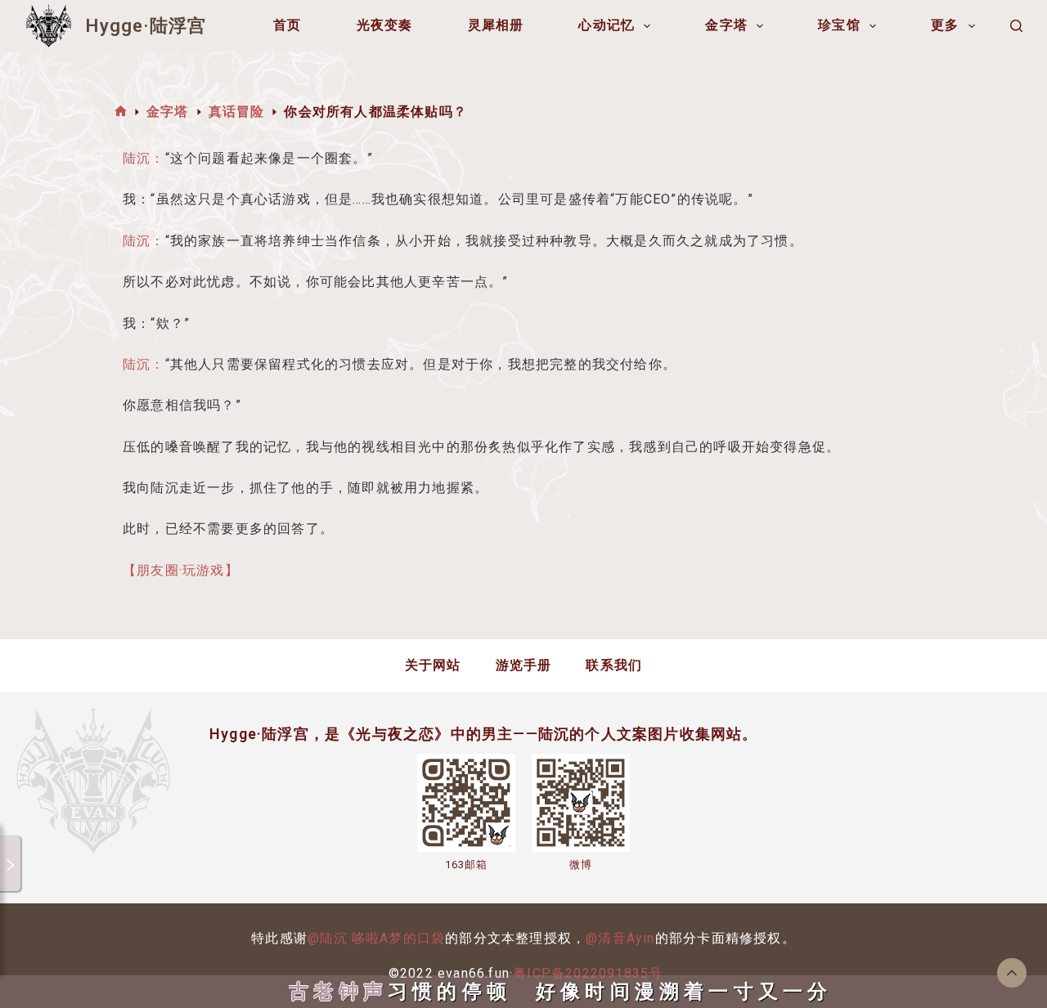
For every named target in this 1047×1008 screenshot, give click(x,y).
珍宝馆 (839, 25)
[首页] (121, 111)
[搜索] (1016, 26)
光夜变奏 (385, 25)
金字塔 (726, 25)
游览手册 (524, 665)
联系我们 (614, 665)
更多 (945, 25)
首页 (287, 25)
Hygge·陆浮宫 (146, 26)
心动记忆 (606, 25)
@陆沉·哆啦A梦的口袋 (376, 938)
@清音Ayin (620, 938)
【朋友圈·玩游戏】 (181, 570)
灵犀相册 (496, 25)
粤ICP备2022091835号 (588, 973)
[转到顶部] (1012, 973)
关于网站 (433, 665)
